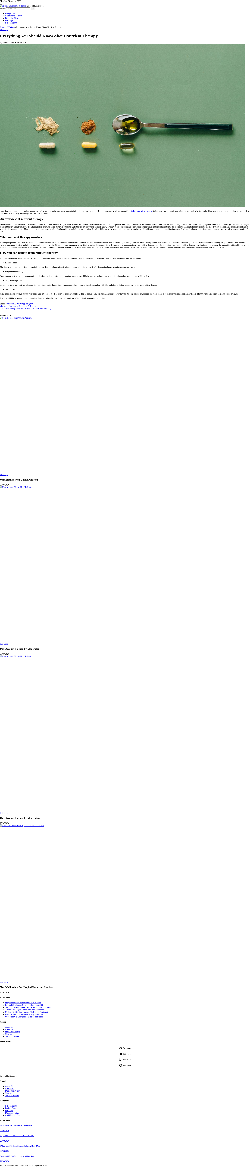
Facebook (10, 304)
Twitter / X (126, 1060)
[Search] (33, 8)
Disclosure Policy (12, 1032)
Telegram (29, 304)
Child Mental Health (13, 16)
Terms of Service (12, 1036)
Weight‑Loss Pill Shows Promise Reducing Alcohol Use (28, 1007)
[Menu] (1, 4)
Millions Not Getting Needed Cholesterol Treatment (26, 1012)
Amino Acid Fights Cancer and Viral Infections (24, 1010)
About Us (9, 1027)
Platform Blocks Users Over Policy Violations (24, 1014)
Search (3, 9)
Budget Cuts (10, 13)
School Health (11, 23)
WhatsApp (20, 304)
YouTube (126, 1054)
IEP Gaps (9, 20)
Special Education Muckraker (32, 1071)
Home (2, 27)
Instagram (127, 1065)
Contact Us (9, 1029)
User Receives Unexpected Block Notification (24, 1017)
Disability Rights (12, 18)
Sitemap (8, 1034)
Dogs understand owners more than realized (23, 1003)
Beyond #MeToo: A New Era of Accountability (24, 1005)
